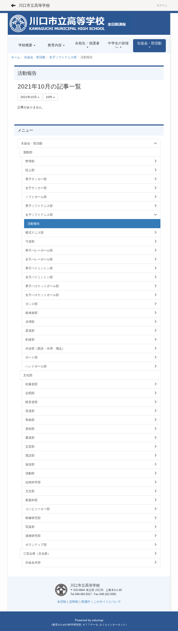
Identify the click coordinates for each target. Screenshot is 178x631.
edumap (97, 620)
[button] (149, 45)
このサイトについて (107, 601)
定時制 (73, 601)
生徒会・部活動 (34, 57)
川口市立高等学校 (34, 5)
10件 (49, 97)
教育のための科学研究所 (67, 624)
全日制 (61, 601)
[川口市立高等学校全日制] (70, 23)
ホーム (15, 57)
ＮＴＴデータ (90, 624)
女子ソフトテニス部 (63, 57)
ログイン (162, 5)
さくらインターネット (112, 624)
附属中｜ (87, 601)
